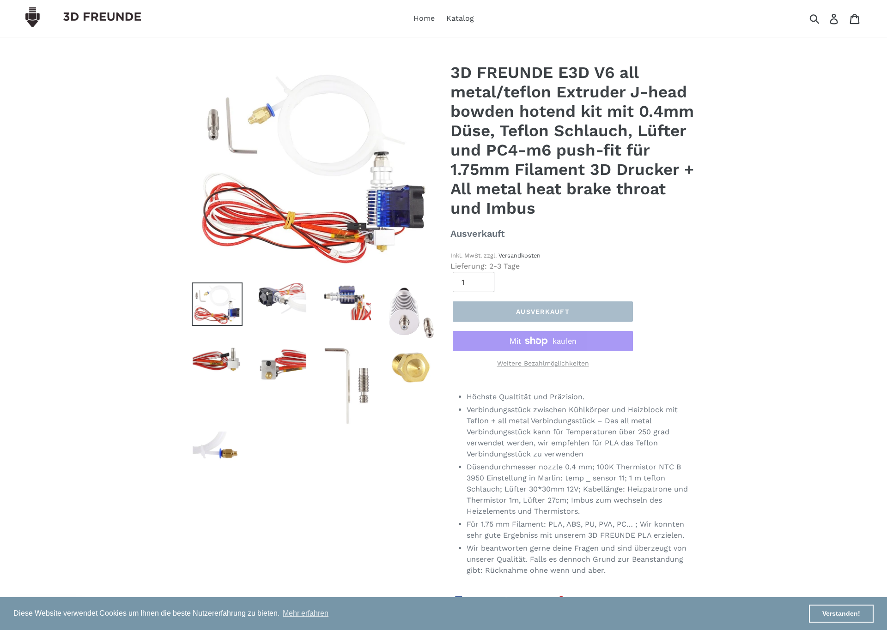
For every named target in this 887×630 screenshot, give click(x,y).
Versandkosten (519, 255)
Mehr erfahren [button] (305, 613)
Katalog (460, 18)
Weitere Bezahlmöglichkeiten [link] (543, 363)
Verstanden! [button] (841, 613)
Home (424, 18)
